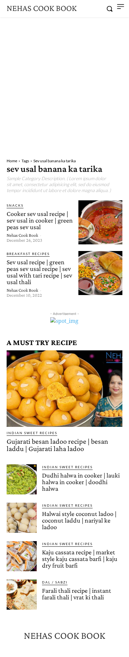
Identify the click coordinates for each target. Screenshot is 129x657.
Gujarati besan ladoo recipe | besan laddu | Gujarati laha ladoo (57, 445)
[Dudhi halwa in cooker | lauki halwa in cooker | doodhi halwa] (22, 479)
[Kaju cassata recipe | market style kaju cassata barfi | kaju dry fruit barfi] (22, 556)
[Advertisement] (64, 85)
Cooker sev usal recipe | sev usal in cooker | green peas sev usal (40, 220)
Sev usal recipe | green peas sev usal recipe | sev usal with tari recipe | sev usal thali (39, 271)
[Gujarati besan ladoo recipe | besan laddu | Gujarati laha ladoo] (64, 388)
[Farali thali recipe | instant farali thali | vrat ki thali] (22, 595)
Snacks (15, 205)
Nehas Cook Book (22, 235)
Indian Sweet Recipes (32, 433)
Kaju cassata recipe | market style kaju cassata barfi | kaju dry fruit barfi (79, 558)
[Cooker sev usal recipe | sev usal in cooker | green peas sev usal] (100, 222)
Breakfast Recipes (28, 254)
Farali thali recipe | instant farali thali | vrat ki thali (76, 594)
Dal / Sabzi (54, 582)
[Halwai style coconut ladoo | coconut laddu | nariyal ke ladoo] (22, 518)
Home (12, 160)
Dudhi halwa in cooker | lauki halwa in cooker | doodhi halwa (81, 482)
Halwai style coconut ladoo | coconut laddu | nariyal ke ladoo (79, 520)
